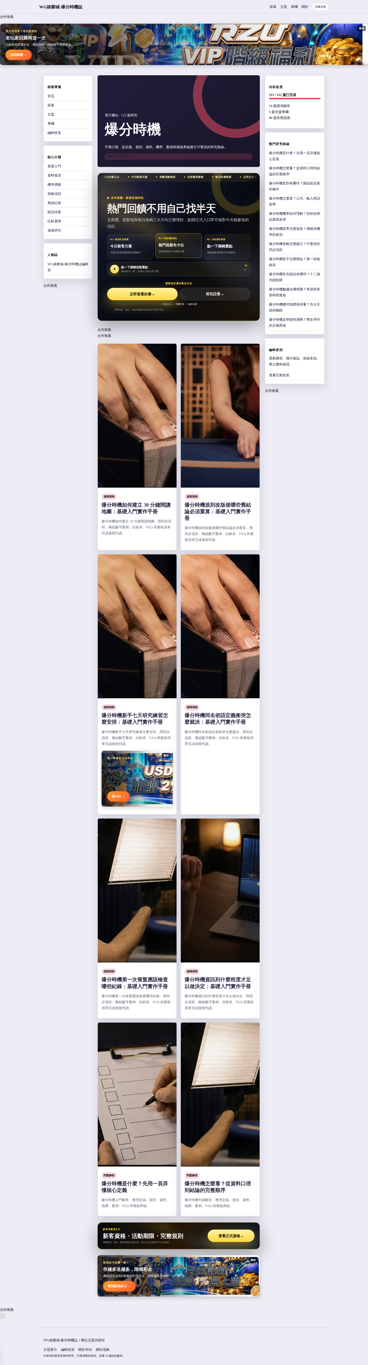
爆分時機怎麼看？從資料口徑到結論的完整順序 (294, 171)
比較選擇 (54, 221)
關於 (305, 7)
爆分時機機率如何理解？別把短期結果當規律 (294, 216)
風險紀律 (54, 203)
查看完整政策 (279, 375)
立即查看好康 (142, 294)
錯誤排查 (54, 212)
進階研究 (54, 230)
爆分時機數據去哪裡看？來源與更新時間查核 (294, 292)
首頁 (50, 96)
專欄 (294, 7)
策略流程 (54, 194)
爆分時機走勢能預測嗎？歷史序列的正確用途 (294, 322)
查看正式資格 (231, 1236)
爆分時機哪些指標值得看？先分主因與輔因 (294, 307)
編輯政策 (54, 133)
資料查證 (54, 175)
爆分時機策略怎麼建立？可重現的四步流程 (294, 246)
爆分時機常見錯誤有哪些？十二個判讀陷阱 (294, 277)
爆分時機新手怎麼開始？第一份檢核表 (294, 262)
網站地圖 (102, 1349)
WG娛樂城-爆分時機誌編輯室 (67, 267)
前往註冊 (215, 294)
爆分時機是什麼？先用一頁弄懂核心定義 (294, 156)
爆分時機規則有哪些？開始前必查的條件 (294, 186)
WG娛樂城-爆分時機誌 (60, 6)
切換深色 (320, 6)
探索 (273, 7)
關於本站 (85, 1349)
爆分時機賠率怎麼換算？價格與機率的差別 (294, 231)
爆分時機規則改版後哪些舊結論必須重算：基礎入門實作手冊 (218, 511)
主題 (283, 7)
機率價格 (54, 184)
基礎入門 (54, 166)
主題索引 (50, 1349)
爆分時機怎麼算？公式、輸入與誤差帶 (294, 201)
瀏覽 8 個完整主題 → (119, 156)
